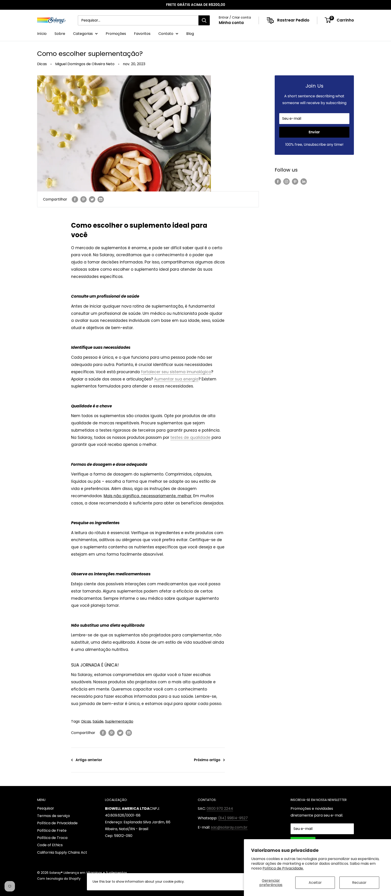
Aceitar (315, 882)
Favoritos (142, 33)
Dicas (42, 64)
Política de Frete (52, 830)
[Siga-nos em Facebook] (278, 181)
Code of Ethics (50, 845)
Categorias (83, 33)
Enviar (314, 132)
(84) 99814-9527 (233, 818)
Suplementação (119, 721)
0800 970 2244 (220, 808)
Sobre (60, 33)
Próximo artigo (207, 759)
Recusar (359, 882)
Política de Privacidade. (283, 868)
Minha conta (231, 22)
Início (42, 33)
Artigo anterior (89, 759)
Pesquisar (45, 808)
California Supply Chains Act (62, 852)
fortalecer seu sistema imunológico (176, 372)
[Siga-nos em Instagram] (286, 181)
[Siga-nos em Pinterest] (295, 181)
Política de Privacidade (57, 823)
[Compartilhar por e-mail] (101, 199)
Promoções (116, 33)
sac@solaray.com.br (229, 827)
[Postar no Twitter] (92, 199)
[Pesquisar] (204, 20)
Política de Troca (52, 837)
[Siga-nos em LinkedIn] (303, 181)
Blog (190, 33)
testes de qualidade (190, 437)
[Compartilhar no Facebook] (75, 199)
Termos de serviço (53, 815)
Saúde (98, 721)
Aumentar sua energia (176, 379)
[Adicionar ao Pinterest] (83, 199)
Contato (165, 33)
